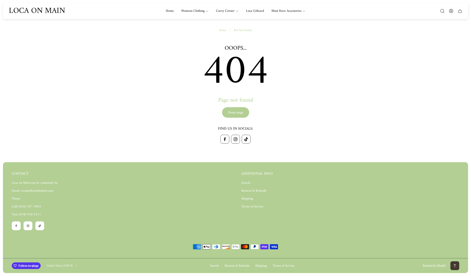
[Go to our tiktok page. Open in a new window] (246, 139)
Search (245, 183)
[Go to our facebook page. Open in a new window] (224, 139)
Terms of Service (252, 206)
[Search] (442, 11)
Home (222, 30)
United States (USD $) (60, 266)
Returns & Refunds (253, 191)
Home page (235, 112)
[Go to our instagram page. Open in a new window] (235, 139)
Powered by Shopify (434, 265)
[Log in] (451, 11)
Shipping (247, 199)
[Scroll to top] (454, 265)
